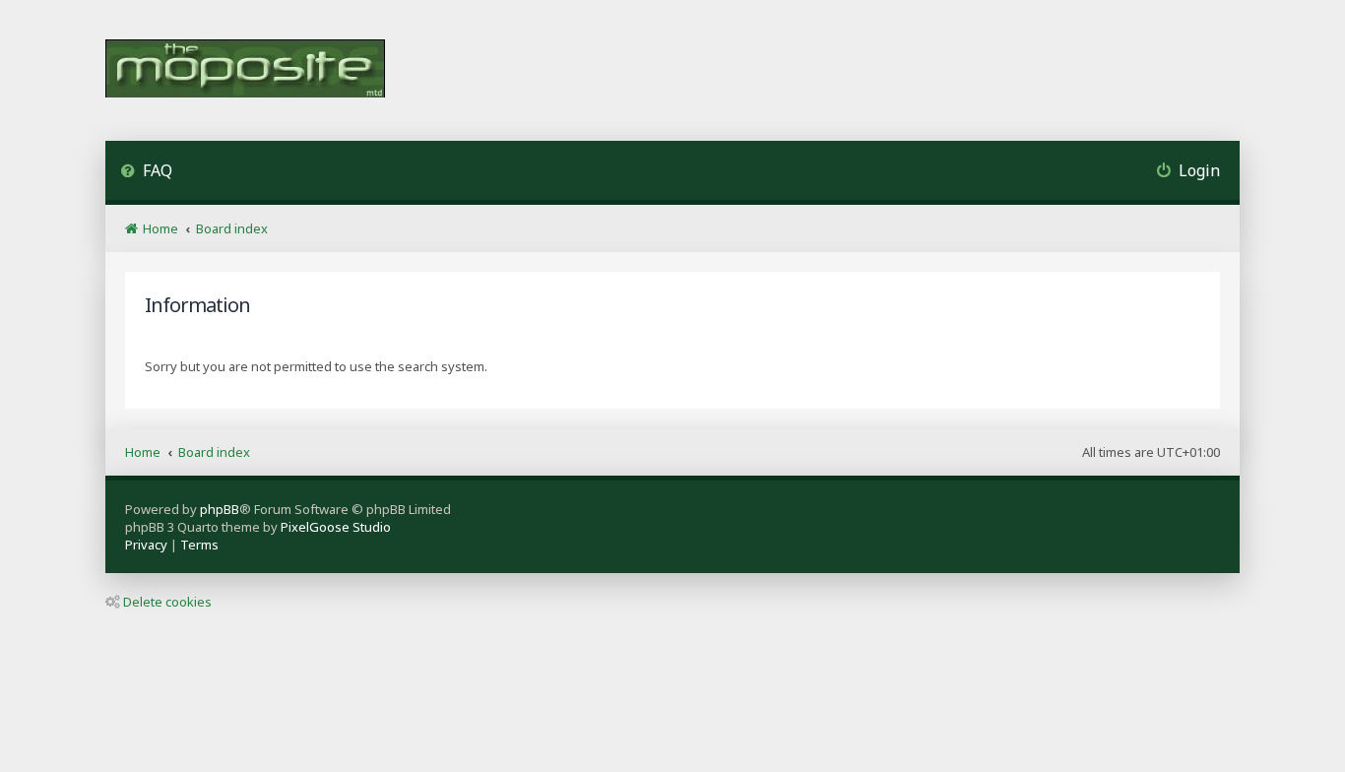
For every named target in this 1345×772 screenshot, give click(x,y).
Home (142, 452)
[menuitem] (146, 173)
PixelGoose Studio (336, 527)
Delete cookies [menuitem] (167, 602)
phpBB (219, 509)
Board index (214, 452)
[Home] (245, 70)
